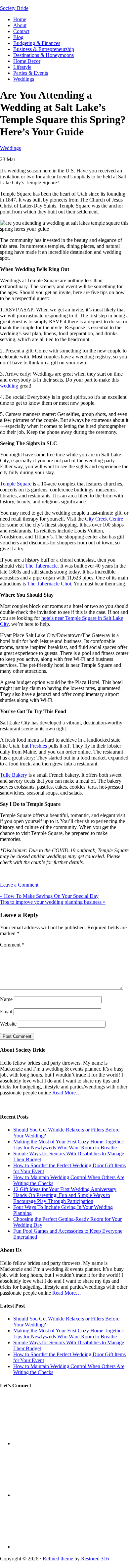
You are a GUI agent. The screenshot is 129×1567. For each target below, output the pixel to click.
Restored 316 (95, 1558)
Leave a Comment (19, 885)
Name (6, 999)
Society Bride (14, 8)
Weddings (10, 148)
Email (6, 1011)
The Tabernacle (41, 566)
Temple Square (15, 483)
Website (8, 1024)
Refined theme (58, 1558)
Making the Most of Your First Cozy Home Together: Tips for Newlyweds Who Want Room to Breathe (68, 1144)
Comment (12, 944)
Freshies (38, 746)
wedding (9, 386)
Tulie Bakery (13, 775)
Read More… (66, 1092)
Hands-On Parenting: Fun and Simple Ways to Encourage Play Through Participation (61, 1198)
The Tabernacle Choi (49, 583)
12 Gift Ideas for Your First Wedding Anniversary (64, 1189)
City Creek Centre (104, 519)
